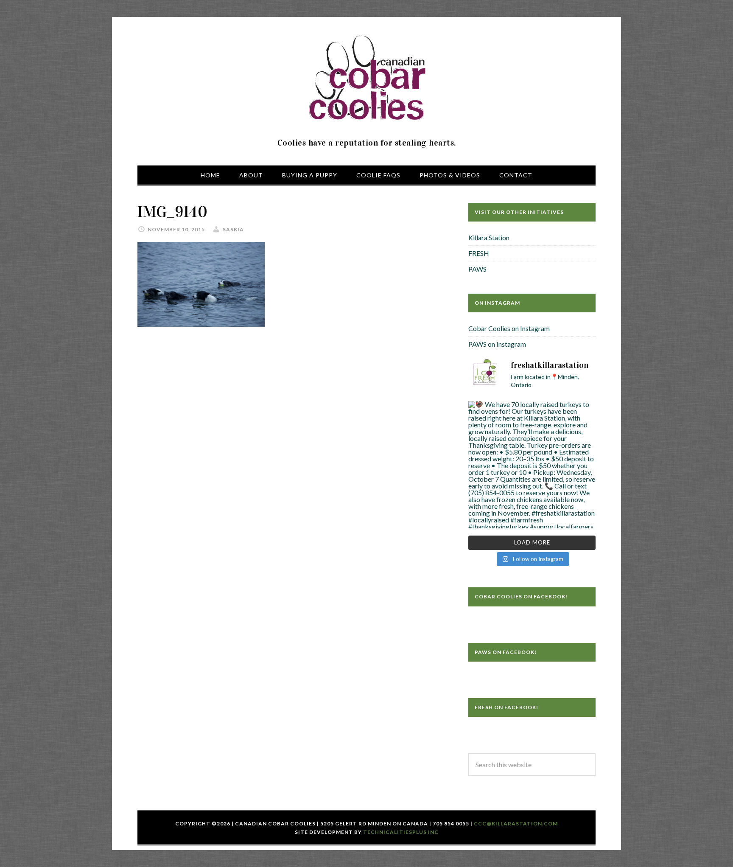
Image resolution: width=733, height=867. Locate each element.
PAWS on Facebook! (506, 652)
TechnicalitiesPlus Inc (401, 832)
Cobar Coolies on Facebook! (521, 596)
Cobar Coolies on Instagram (509, 328)
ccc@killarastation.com (516, 823)
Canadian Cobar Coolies (366, 78)
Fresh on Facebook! (506, 707)
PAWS (477, 269)
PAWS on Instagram (497, 344)
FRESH (478, 253)
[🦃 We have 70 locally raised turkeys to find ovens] (532, 464)
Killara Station (488, 237)
